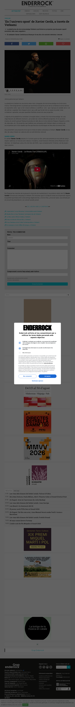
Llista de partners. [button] (48, 363)
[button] (37, 352)
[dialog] (37, 353)
